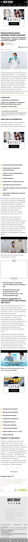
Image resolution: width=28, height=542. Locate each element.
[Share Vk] (3, 540)
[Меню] (1, 2)
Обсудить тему (23, 47)
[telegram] (14, 503)
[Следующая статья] (14, 494)
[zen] (16, 503)
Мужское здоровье (7, 49)
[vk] (11, 503)
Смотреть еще (14, 278)
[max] (19, 503)
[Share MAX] (10, 540)
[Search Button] (24, 2)
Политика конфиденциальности (6, 524)
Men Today (8, 2)
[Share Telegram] (17, 540)
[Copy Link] (24, 540)
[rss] (8, 503)
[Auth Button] (26, 2)
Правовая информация (17, 524)
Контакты (25, 524)
